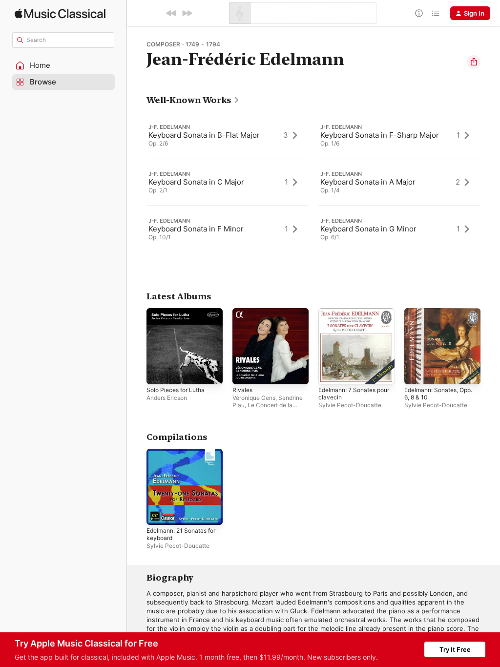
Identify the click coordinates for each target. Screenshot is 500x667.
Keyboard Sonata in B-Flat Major (204, 135)
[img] (60, 13)
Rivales (242, 390)
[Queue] (435, 13)
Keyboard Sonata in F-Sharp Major (379, 135)
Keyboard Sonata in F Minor (196, 228)
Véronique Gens (253, 397)
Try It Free (455, 649)
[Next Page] (490, 182)
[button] (63, 65)
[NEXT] (187, 13)
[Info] (419, 13)
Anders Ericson (166, 397)
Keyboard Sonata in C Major (196, 182)
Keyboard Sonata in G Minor (368, 228)
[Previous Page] (137, 182)
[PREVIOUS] (171, 13)
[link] (193, 100)
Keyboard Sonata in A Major (368, 182)
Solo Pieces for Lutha (175, 390)
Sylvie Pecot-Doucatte (349, 405)
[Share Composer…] (473, 62)
